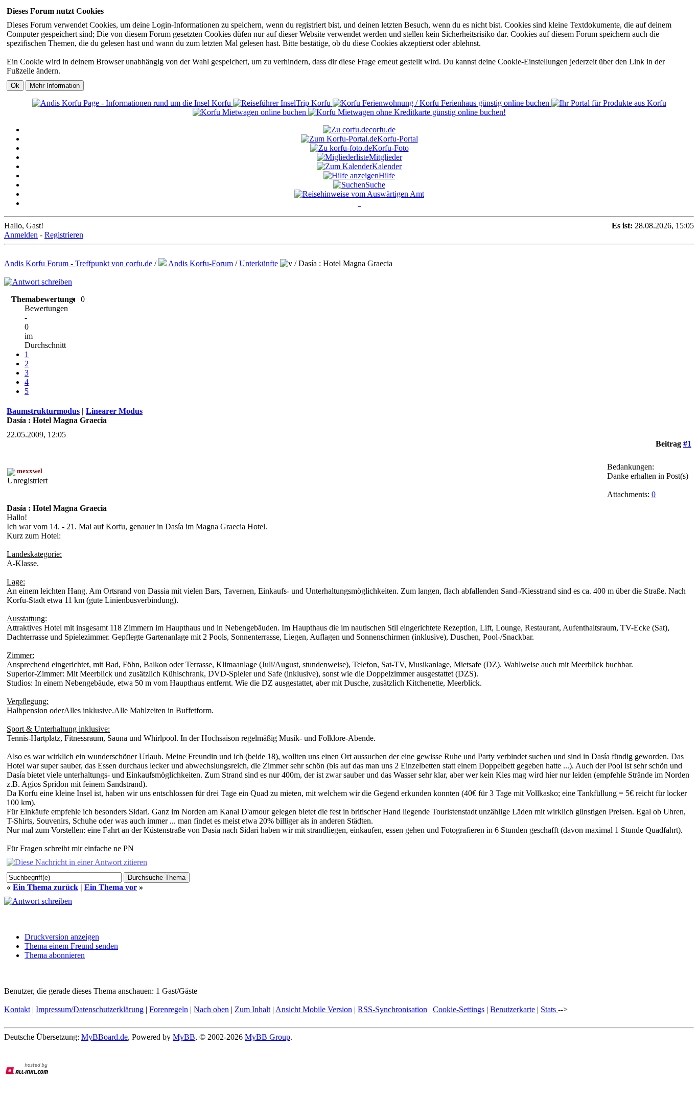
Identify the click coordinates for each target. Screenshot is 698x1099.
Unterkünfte (258, 263)
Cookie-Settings (458, 1009)
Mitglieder (385, 157)
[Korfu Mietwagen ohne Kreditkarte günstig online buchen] (407, 112)
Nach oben (211, 1009)
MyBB (184, 1037)
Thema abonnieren (55, 955)
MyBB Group (267, 1037)
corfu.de (382, 129)
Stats (549, 1009)
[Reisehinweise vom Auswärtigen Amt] (359, 194)
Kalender (387, 166)
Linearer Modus (114, 411)
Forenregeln (168, 1009)
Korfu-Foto (390, 148)
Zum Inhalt (252, 1009)
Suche (375, 184)
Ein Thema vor (110, 887)
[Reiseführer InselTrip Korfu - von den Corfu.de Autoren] (283, 103)
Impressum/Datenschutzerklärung (90, 1009)
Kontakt (17, 1009)
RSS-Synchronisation (392, 1009)
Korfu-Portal (397, 138)
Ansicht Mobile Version (313, 1009)
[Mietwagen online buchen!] (250, 112)
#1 (687, 443)
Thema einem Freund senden (71, 946)
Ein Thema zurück (45, 887)
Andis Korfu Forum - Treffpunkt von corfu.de (78, 263)
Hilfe (387, 175)
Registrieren (63, 234)
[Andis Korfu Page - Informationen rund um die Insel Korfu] (132, 103)
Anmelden (21, 234)
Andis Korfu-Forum (200, 263)
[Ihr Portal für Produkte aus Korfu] (608, 103)
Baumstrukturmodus (43, 411)
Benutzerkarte (512, 1009)
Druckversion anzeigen (62, 936)
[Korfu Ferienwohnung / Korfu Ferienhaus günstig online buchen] (442, 103)
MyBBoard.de (104, 1037)
